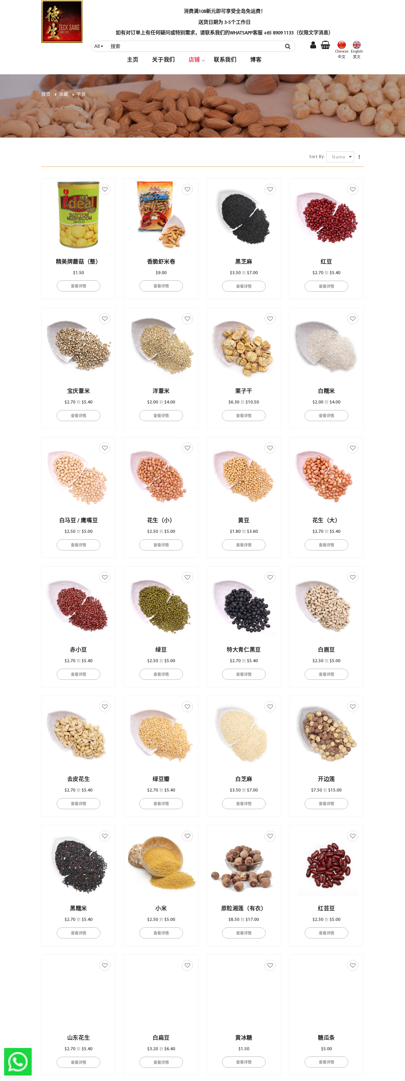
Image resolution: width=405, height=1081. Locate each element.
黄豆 (243, 521)
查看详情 (78, 285)
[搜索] (289, 46)
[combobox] (193, 46)
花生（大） (326, 521)
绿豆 (161, 650)
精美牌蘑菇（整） (78, 262)
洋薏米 (161, 391)
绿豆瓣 (161, 779)
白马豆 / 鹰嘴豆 (78, 521)
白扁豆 (161, 1038)
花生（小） (161, 521)
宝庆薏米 (78, 391)
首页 (45, 94)
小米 (161, 909)
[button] (194, 60)
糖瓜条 (326, 1038)
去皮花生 (78, 779)
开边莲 (326, 779)
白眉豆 (326, 650)
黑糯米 (78, 909)
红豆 (326, 262)
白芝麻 (243, 779)
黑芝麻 (243, 262)
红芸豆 (326, 909)
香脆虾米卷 (161, 262)
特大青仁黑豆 (244, 650)
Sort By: (317, 157)
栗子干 (243, 391)
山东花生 (78, 1038)
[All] (194, 46)
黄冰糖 (243, 1038)
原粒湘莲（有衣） (244, 909)
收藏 (63, 94)
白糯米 (326, 391)
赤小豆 (78, 650)
